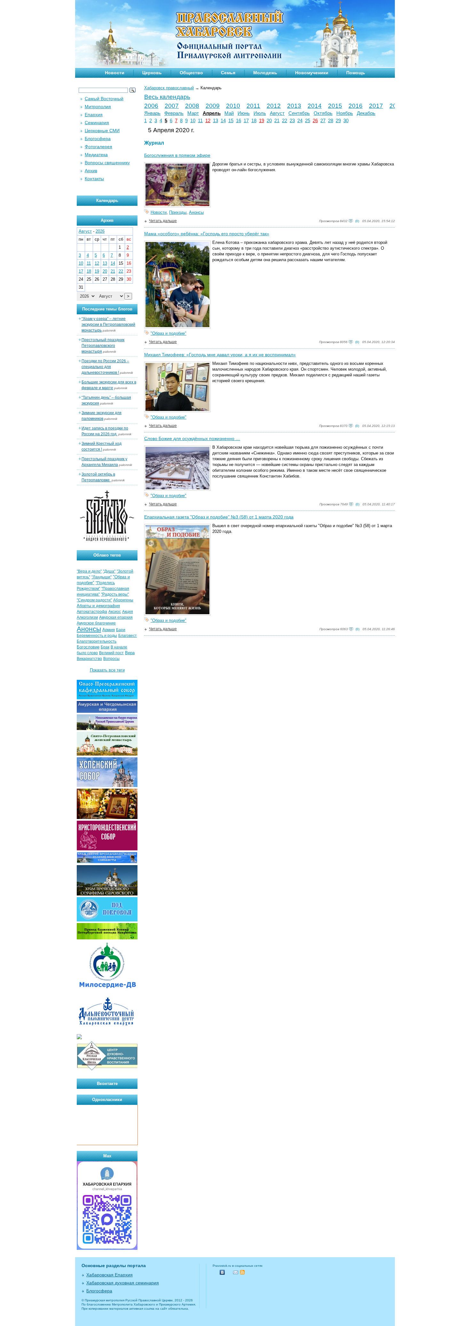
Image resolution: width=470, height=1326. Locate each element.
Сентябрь (299, 113)
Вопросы (111, 658)
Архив (91, 170)
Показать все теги (107, 670)
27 (322, 120)
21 (276, 120)
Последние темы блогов (107, 309)
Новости (114, 72)
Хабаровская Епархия (109, 1274)
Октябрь (323, 113)
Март (193, 113)
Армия (108, 629)
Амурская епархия (116, 617)
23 (292, 120)
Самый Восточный (104, 98)
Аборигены (123, 600)
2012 (274, 105)
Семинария (97, 122)
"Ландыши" (101, 577)
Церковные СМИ (102, 130)
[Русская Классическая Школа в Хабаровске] (107, 1069)
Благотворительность (96, 641)
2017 (376, 105)
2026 (100, 231)
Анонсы (196, 212)
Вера (130, 652)
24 (299, 120)
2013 (294, 105)
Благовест (127, 635)
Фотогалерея (98, 146)
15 (230, 120)
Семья (228, 72)
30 (346, 120)
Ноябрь (344, 113)
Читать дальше (163, 221)
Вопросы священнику (107, 162)
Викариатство (89, 658)
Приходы (177, 212)
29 (338, 120)
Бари (120, 630)
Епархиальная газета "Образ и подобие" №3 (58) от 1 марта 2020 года (219, 516)
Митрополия (98, 106)
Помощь (355, 72)
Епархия (94, 114)
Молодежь (265, 72)
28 (330, 120)
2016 (356, 105)
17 (246, 120)
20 (269, 120)
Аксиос (114, 611)
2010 (233, 105)
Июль (260, 113)
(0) (357, 221)
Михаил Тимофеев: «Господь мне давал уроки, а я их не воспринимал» (220, 354)
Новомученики (311, 72)
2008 (192, 105)
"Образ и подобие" (168, 333)
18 (253, 120)
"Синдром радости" (94, 600)
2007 (172, 105)
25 (307, 120)
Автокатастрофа (92, 611)
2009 (213, 105)
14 (223, 120)
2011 (253, 105)
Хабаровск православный (169, 87)
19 (261, 120)
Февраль (174, 113)
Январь (152, 113)
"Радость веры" (115, 594)
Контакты (94, 178)
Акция (127, 611)
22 (284, 120)
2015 (335, 105)
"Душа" (109, 571)
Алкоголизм (87, 617)
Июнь (244, 113)
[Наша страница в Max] (107, 1248)
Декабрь (366, 113)
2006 (151, 105)
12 (207, 120)
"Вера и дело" (89, 571)
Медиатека (96, 154)
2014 (315, 105)
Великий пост (111, 653)
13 (215, 120)
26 (315, 120)
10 (192, 120)
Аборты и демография (98, 605)
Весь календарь (167, 96)
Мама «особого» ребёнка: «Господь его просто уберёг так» (206, 233)
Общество (191, 72)
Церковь (152, 72)
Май (229, 113)
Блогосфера (98, 138)
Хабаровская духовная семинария (122, 1282)
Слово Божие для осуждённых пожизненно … (192, 438)
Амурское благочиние (96, 623)
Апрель (212, 113)
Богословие (88, 647)
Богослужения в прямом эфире (177, 155)
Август (277, 113)
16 (238, 120)
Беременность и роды (97, 635)
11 (200, 120)
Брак (105, 647)
